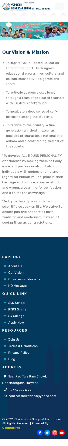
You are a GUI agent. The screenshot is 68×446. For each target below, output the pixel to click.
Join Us (14, 339)
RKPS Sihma (17, 309)
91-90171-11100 (20, 389)
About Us (15, 266)
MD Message (17, 286)
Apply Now (16, 322)
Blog (11, 359)
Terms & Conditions (23, 346)
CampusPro (11, 427)
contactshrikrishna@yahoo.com (32, 396)
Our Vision (16, 272)
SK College (16, 316)
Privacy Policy (18, 353)
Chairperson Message (24, 279)
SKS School (16, 303)
